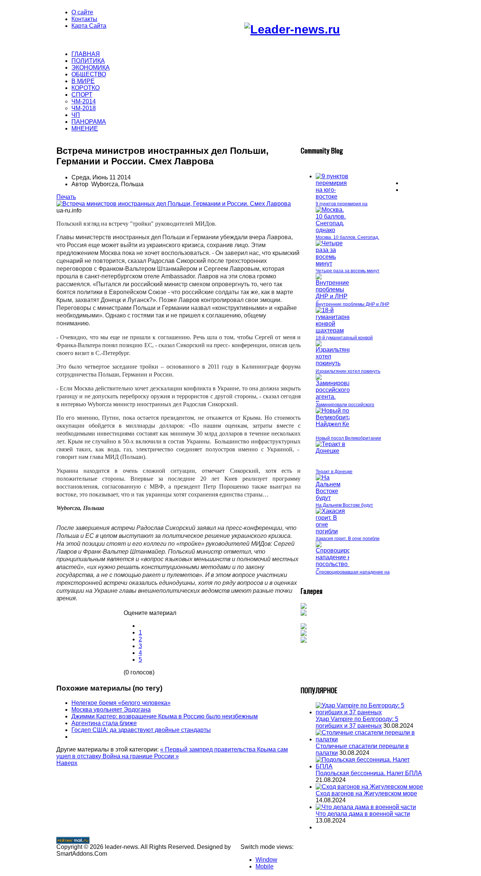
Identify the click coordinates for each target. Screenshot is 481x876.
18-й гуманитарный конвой (344, 337)
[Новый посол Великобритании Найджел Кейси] (339, 424)
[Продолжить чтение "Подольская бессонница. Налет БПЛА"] (370, 766)
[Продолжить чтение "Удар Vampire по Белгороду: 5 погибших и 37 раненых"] (370, 712)
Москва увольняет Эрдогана (111, 709)
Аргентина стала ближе (104, 723)
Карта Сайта (88, 26)
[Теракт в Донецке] (332, 451)
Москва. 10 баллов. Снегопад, (347, 237)
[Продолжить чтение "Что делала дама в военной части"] (366, 807)
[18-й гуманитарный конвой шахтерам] (336, 330)
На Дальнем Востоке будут (344, 505)
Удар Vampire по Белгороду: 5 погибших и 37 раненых (357, 722)
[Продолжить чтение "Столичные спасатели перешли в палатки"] (370, 739)
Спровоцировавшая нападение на (353, 572)
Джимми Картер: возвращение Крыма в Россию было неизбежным (164, 716)
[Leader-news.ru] (292, 29)
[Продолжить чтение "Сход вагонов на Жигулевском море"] (369, 786)
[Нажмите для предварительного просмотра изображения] (173, 203)
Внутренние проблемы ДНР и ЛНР (352, 304)
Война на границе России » (141, 756)
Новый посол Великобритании (348, 438)
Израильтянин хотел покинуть (348, 371)
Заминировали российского (345, 404)
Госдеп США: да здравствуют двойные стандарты (141, 730)
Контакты (84, 19)
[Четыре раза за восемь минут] (332, 263)
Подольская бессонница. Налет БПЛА (369, 773)
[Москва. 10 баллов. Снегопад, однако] (332, 230)
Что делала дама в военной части (363, 814)
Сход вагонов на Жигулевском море (366, 793)
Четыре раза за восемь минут (348, 270)
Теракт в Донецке (334, 471)
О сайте (82, 12)
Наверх (66, 763)
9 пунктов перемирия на (342, 203)
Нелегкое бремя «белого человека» (121, 703)
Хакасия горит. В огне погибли (348, 538)
